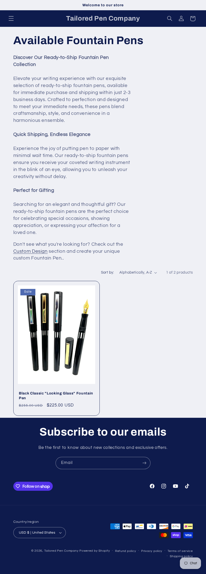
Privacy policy (151, 551)
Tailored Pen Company (61, 550)
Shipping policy (181, 556)
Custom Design (30, 251)
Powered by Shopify (94, 550)
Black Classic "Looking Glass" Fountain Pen (56, 395)
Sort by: (107, 272)
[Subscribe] (144, 463)
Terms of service (180, 551)
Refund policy (125, 551)
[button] (11, 18)
